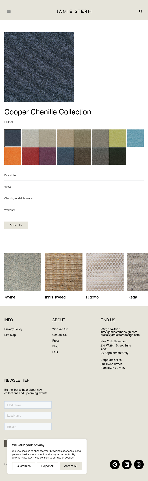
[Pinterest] (114, 464)
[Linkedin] (127, 464)
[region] (47, 456)
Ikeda (132, 297)
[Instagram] (139, 464)
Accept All (70, 466)
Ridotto (92, 297)
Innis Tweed (55, 297)
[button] (9, 12)
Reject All (47, 466)
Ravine (9, 297)
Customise (24, 466)
